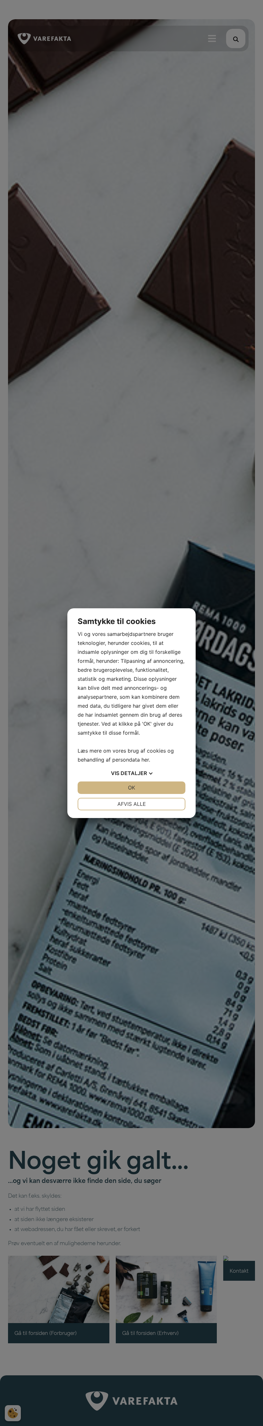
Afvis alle (131, 804)
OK (131, 787)
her (145, 759)
